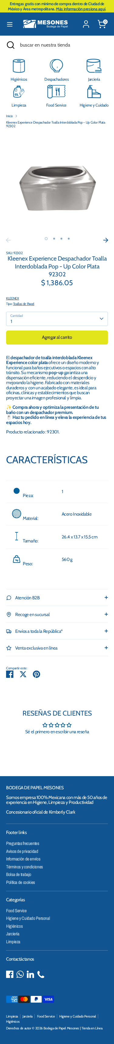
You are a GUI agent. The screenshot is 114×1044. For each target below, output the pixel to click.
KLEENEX (12, 298)
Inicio (9, 116)
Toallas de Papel (23, 304)
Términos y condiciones (24, 867)
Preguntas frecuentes (22, 843)
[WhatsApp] (20, 974)
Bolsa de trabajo (18, 874)
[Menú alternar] (10, 24)
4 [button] (69, 239)
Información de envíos (23, 859)
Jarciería (12, 933)
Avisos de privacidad (22, 851)
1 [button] (46, 238)
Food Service (16, 910)
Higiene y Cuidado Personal (28, 918)
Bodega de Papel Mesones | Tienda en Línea (72, 1028)
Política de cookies (20, 882)
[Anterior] (8, 240)
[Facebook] (9, 974)
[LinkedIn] (30, 974)
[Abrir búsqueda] (10, 45)
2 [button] (54, 239)
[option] (57, 184)
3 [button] (61, 239)
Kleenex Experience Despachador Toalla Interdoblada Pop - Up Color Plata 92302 (55, 124)
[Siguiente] (105, 240)
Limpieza (13, 941)
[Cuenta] (86, 20)
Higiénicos (14, 926)
